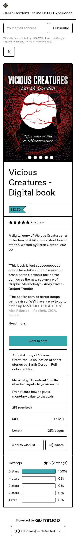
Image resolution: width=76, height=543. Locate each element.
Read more (17, 323)
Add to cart (38, 341)
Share (59, 445)
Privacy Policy (11, 41)
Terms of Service (35, 41)
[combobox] (26, 445)
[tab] (24, 157)
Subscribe (61, 28)
